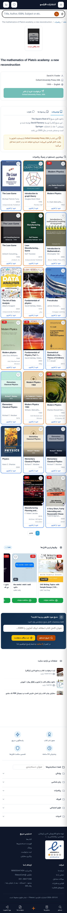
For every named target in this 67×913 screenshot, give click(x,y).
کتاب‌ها (29, 839)
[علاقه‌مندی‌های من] (14, 5)
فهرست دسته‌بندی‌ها (24, 843)
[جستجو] (56, 14)
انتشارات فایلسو (48, 5)
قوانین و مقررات (58, 883)
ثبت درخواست (26, 852)
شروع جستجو (44, 637)
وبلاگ (29, 848)
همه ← (7, 547)
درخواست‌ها (20, 910)
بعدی (31, 533)
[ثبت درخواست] (33, 908)
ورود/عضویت (7, 910)
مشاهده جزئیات (49, 600)
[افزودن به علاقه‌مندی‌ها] (63, 164)
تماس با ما (60, 875)
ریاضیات (58, 22)
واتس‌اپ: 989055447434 (21, 870)
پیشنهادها (42, 112)
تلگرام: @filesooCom (23, 875)
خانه (64, 22)
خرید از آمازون (55, 208)
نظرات (29, 112)
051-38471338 (25, 879)
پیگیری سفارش (26, 856)
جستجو (60, 910)
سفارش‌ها (47, 910)
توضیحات (56, 112)
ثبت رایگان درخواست (21, 637)
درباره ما (61, 870)
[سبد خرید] (6, 5)
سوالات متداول (58, 879)
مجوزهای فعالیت (58, 887)
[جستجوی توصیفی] (62, 14)
